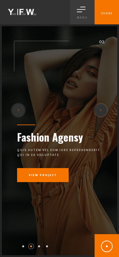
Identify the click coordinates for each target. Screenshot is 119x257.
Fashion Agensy (50, 137)
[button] (23, 246)
